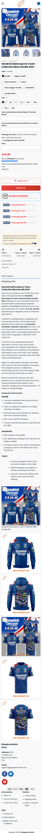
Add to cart (22, 181)
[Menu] (3, 3)
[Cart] (38, 3)
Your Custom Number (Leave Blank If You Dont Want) (20, 124)
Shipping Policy (31, 799)
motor (7, 267)
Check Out (21, 188)
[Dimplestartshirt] (21, 3)
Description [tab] (8, 276)
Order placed (6, 256)
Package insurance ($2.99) (14, 140)
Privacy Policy (30, 795)
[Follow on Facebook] (4, 774)
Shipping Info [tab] (8, 281)
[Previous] (5, 28)
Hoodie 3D (13, 61)
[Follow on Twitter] (11, 774)
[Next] (37, 28)
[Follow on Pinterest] (4, 782)
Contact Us (8, 814)
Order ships (21, 256)
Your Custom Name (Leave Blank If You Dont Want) (19, 113)
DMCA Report (9, 817)
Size (4, 98)
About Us (7, 795)
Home (4, 61)
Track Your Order (11, 803)
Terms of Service (10, 799)
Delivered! (36, 256)
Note (3, 143)
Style (4, 71)
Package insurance (9, 134)
